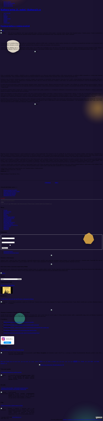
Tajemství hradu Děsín (7, 285)
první (13, 361)
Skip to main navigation (9, 3)
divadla (7, 361)
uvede (22, 361)
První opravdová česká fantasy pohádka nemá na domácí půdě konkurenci (21, 324)
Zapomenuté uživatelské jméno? (11, 252)
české (54, 361)
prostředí (62, 361)
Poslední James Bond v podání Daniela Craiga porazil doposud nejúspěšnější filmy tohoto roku (26, 327)
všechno (4, 361)
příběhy (41, 361)
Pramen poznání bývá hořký (10, 190)
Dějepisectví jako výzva (9, 195)
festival (3, 363)
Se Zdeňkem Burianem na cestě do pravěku (11, 372)
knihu (19, 361)
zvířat (86, 361)
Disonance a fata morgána (10, 192)
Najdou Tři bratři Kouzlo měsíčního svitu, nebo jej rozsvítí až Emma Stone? (22, 333)
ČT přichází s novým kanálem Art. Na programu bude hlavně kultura (20, 330)
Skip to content (7, 1)
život (30, 361)
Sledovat (7, 342)
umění (95, 361)
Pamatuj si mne (5, 245)
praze (24, 361)
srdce (6, 363)
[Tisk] (2, 30)
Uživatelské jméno (6, 236)
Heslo (3, 241)
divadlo (82, 361)
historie (11, 361)
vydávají (57, 361)
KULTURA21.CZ (16, 417)
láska (2, 361)
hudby (91, 361)
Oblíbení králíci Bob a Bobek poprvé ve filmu (12, 405)
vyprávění (26, 361)
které (69, 361)
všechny (66, 361)
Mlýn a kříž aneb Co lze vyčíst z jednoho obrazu (12, 350)
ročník (60, 361)
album (79, 361)
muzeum (32, 361)
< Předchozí (47, 182)
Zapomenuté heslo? (8, 251)
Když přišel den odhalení (10, 194)
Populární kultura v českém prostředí (15, 26)
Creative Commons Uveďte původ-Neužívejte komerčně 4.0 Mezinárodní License (82, 419)
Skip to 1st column (8, 4)
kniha (98, 361)
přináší (88, 361)
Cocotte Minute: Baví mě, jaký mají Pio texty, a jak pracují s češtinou (17, 299)
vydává (71, 361)
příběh (75, 361)
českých (16, 361)
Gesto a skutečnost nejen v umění (12, 191)
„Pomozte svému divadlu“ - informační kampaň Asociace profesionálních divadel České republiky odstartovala (14, 388)
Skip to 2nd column (8, 6)
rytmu (44, 361)
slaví (52, 361)
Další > (57, 182)
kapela (49, 361)
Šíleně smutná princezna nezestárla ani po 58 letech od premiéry (19, 322)
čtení (46, 361)
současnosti (37, 361)
